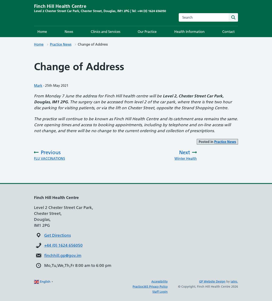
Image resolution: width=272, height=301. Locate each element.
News (69, 31)
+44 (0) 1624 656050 (63, 245)
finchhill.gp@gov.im (62, 255)
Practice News (60, 44)
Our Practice (147, 31)
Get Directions (57, 235)
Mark (38, 85)
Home (42, 31)
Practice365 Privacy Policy (150, 286)
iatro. (234, 281)
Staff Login (160, 292)
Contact (228, 31)
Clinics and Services (105, 31)
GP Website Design (212, 281)
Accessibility (159, 281)
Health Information (189, 31)
